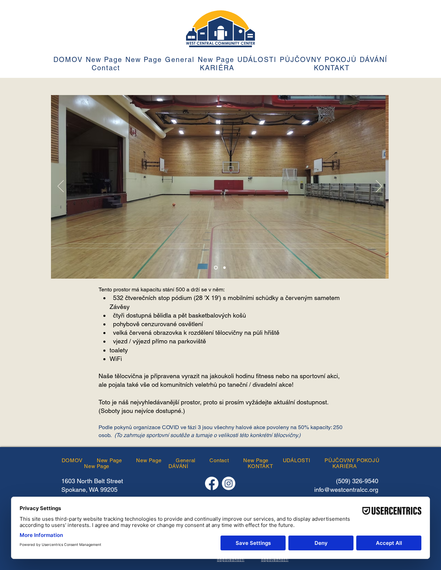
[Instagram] (228, 483)
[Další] (379, 186)
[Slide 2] (224, 268)
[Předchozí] (61, 186)
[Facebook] (211, 483)
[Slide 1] (216, 268)
